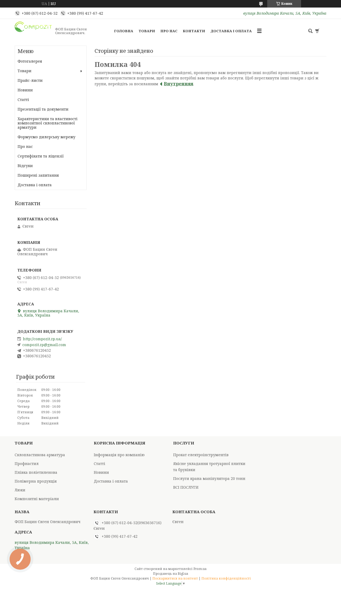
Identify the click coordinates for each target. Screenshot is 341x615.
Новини (25, 89)
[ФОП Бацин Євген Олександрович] (33, 31)
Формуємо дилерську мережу (46, 136)
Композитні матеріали (37, 498)
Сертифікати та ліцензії (41, 156)
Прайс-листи (30, 80)
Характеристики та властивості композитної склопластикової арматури (48, 123)
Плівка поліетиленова (36, 472)
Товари (147, 31)
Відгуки (25, 165)
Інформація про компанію (119, 454)
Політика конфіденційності (226, 578)
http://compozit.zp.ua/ (42, 339)
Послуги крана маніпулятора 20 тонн (209, 478)
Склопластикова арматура (40, 454)
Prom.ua (199, 569)
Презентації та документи (43, 109)
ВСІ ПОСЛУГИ (185, 487)
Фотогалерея (30, 61)
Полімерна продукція (36, 481)
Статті (23, 99)
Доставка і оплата (231, 31)
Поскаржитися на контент (175, 578)
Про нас (168, 31)
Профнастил (27, 463)
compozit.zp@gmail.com (44, 345)
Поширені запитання (38, 175)
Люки (20, 489)
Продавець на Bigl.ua (170, 573)
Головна (123, 31)
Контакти (194, 31)
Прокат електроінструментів (201, 454)
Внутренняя (178, 83)
